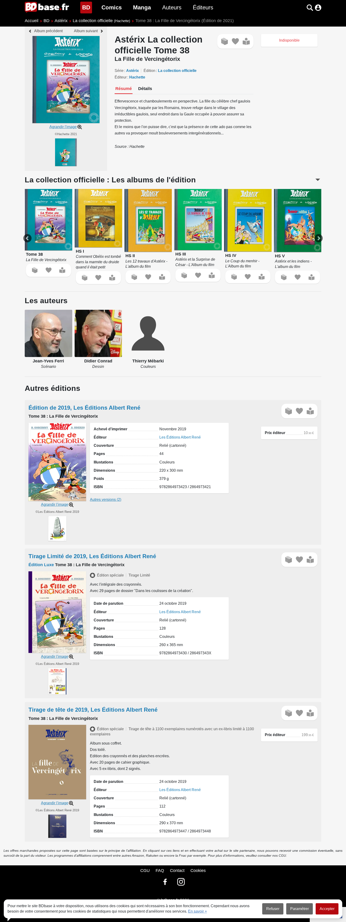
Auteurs (171, 7)
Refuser (272, 909)
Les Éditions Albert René (180, 437)
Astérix (61, 20)
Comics (111, 7)
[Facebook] (165, 882)
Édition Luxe (41, 564)
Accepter (327, 909)
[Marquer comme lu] (246, 41)
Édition (149, 71)
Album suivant (86, 31)
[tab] (124, 89)
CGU (145, 870)
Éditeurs (203, 7)
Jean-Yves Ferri (48, 361)
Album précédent (48, 31)
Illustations (103, 462)
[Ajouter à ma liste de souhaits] (235, 41)
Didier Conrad (98, 361)
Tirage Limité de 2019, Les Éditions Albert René (92, 556)
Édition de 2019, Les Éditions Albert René (84, 407)
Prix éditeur (275, 433)
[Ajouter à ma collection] (224, 41)
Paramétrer (299, 909)
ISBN (98, 487)
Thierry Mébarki (148, 361)
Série (119, 71)
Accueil (31, 20)
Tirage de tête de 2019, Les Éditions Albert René (92, 709)
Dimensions (104, 470)
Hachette (137, 77)
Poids (99, 479)
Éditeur (121, 77)
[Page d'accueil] (47, 7)
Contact (177, 870)
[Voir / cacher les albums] (317, 179)
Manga (142, 7)
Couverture (104, 445)
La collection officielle (101, 20)
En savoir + (197, 911)
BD (87, 7)
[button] (301, 7)
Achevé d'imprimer (110, 429)
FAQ (160, 870)
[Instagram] (181, 882)
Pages (99, 454)
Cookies (198, 870)
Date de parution (108, 603)
